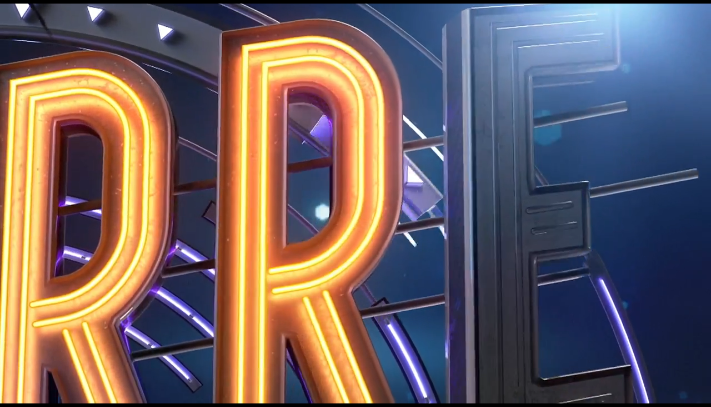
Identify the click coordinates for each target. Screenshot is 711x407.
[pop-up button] (673, 399)
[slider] (350, 392)
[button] (355, 203)
